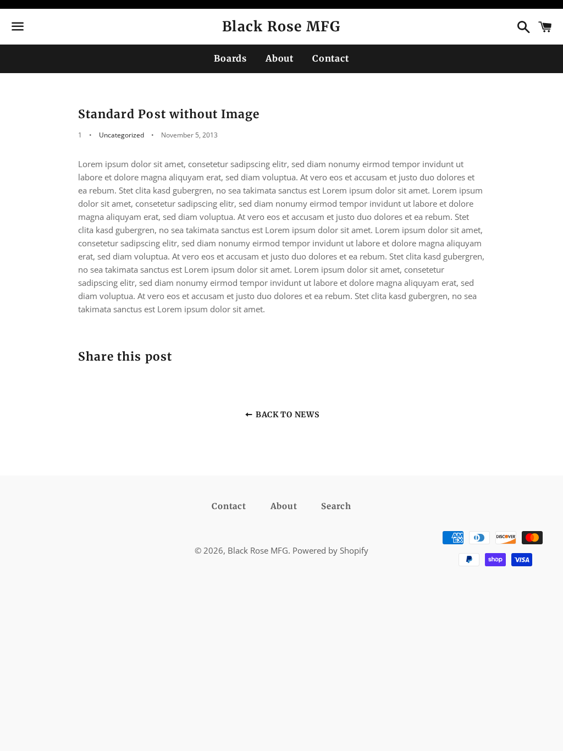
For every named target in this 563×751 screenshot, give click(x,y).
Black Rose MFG (281, 26)
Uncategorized (121, 135)
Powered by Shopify (330, 550)
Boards (230, 58)
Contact (330, 58)
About (280, 58)
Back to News (286, 414)
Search (336, 506)
